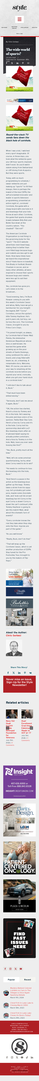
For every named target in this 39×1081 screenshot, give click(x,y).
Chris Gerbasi (13, 635)
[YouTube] (21, 964)
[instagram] (12, 1053)
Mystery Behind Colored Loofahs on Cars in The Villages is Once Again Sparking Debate (20, 987)
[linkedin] (32, 1053)
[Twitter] (16, 964)
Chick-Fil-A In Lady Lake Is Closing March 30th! (21, 999)
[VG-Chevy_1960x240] (19, 100)
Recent (27, 975)
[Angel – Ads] (19, 600)
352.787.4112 (22, 1025)
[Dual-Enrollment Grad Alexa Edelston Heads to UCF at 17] (12, 713)
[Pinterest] (23, 63)
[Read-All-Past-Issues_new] (19, 915)
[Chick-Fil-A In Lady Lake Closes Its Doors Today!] (6, 1009)
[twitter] (17, 1053)
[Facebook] (7, 63)
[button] (7, 725)
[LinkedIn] (17, 63)
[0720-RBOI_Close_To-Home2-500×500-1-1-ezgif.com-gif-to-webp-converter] (19, 838)
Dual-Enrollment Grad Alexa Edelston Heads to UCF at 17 (12, 727)
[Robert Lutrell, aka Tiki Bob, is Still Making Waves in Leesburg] (28, 713)
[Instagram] (10, 964)
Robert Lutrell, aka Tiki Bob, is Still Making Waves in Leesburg (27, 727)
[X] (12, 63)
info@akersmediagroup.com (21, 1027)
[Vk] (30, 673)
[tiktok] (27, 1053)
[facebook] (7, 1053)
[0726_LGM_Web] (19, 800)
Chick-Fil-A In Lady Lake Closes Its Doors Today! (20, 1009)
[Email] (28, 63)
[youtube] (22, 1053)
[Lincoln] (19, 570)
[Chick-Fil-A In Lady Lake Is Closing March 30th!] (6, 999)
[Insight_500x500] (19, 762)
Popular (11, 975)
